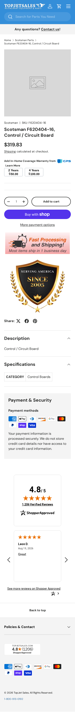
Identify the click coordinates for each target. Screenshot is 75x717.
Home (7, 40)
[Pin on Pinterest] (35, 321)
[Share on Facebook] (26, 321)
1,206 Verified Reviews (37, 504)
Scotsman (11, 123)
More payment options (37, 225)
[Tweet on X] (18, 321)
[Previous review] (8, 560)
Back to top (37, 610)
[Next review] (66, 560)
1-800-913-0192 (13, 699)
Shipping (10, 151)
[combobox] (37, 16)
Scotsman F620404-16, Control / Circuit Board (31, 43)
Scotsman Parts (24, 40)
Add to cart (51, 201)
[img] (37, 498)
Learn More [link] (12, 165)
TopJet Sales (21, 692)
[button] (59, 6)
